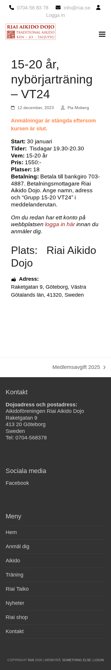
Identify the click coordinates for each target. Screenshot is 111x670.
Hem (11, 532)
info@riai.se (77, 8)
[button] (102, 34)
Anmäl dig (17, 546)
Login (99, 660)
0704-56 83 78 (32, 8)
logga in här (60, 224)
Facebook (17, 483)
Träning (14, 575)
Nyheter (15, 603)
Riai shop (17, 617)
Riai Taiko (17, 589)
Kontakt (15, 631)
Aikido (13, 561)
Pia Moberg (78, 107)
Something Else (76, 660)
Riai (31, 660)
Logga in (55, 15)
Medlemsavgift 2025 (76, 367)
